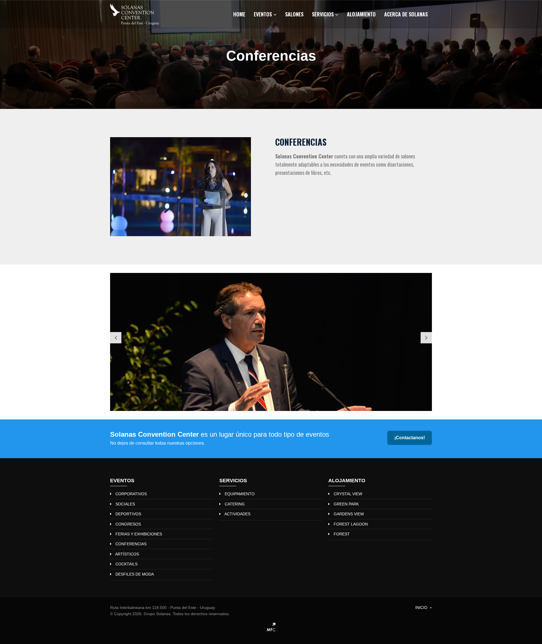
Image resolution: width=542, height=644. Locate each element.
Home (239, 14)
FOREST (342, 534)
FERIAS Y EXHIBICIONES (138, 534)
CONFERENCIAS (131, 544)
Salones (294, 14)
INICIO (422, 607)
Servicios (323, 14)
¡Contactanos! (409, 437)
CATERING (235, 504)
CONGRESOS (128, 524)
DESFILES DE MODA (134, 574)
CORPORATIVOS (131, 494)
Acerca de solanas (406, 14)
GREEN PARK (346, 504)
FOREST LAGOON (351, 524)
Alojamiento (361, 14)
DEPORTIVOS (128, 514)
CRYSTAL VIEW (348, 494)
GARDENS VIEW (349, 514)
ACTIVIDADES (237, 514)
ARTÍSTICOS (127, 554)
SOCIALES (125, 504)
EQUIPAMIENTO (240, 494)
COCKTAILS (126, 564)
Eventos (263, 14)
